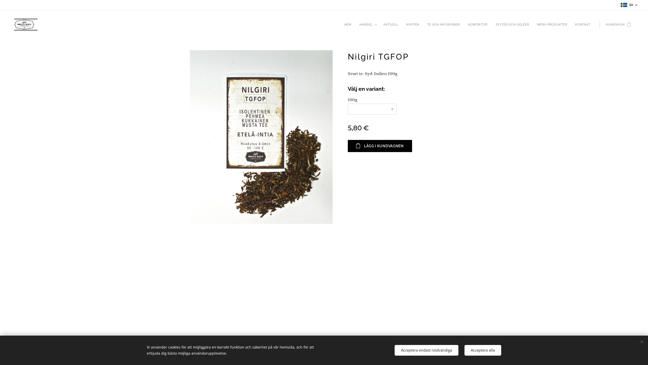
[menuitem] (349, 24)
